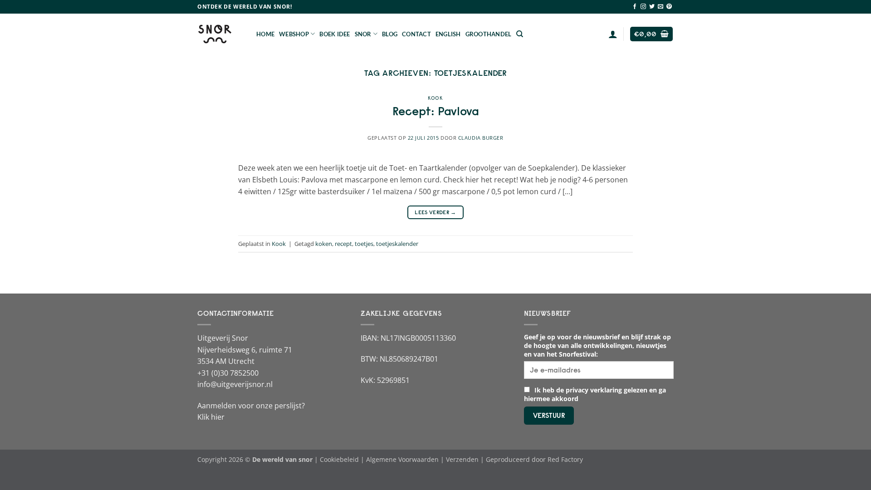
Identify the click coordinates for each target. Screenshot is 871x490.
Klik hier (211, 417)
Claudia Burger (481, 137)
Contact (416, 34)
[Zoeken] (519, 34)
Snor (363, 34)
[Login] (612, 34)
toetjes (364, 244)
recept (343, 244)
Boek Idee (334, 34)
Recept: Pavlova (435, 111)
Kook (435, 98)
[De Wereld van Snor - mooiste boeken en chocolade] (220, 34)
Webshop (294, 34)
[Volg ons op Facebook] (634, 7)
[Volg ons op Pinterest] (669, 7)
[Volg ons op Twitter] (652, 7)
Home (265, 34)
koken (323, 244)
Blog (389, 34)
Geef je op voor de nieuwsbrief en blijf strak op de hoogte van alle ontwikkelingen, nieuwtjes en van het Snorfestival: (597, 345)
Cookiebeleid (339, 459)
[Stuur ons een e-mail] (660, 7)
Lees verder (435, 212)
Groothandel (488, 34)
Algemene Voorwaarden (402, 459)
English (448, 34)
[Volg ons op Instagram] (643, 7)
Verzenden (462, 459)
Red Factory (565, 459)
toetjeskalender (397, 244)
